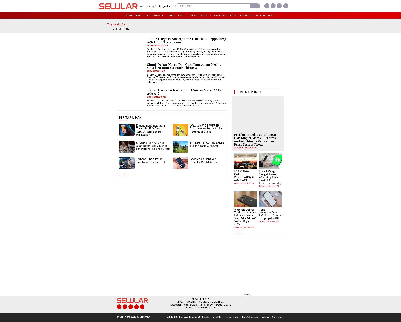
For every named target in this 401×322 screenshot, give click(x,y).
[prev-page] (121, 175)
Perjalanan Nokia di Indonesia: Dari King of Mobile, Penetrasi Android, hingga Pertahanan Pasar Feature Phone (256, 140)
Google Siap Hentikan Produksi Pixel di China (203, 160)
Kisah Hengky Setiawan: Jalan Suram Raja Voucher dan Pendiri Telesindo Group (153, 145)
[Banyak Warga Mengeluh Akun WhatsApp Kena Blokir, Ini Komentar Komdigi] (270, 161)
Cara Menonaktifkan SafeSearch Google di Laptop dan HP (270, 214)
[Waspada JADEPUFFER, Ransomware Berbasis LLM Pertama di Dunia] (180, 130)
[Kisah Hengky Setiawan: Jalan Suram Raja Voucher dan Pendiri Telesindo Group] (127, 147)
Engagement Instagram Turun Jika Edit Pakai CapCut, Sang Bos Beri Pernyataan (150, 130)
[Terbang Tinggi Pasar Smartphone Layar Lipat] (127, 163)
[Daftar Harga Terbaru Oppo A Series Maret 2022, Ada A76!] (130, 98)
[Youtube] (285, 5)
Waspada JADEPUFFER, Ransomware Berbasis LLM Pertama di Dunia (206, 128)
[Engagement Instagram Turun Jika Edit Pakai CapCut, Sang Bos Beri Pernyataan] (127, 130)
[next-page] (126, 175)
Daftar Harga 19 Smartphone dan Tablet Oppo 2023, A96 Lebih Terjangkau (187, 40)
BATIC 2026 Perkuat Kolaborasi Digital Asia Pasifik (244, 176)
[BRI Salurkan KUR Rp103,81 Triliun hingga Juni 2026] (180, 147)
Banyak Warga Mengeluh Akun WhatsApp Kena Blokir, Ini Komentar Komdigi (270, 177)
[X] (279, 5)
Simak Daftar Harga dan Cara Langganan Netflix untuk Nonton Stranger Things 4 (184, 66)
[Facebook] (266, 5)
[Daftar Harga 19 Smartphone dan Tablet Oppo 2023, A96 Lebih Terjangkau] (130, 47)
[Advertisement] (257, 60)
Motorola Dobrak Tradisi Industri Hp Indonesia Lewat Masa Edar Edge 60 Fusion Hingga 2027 (245, 217)
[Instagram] (273, 5)
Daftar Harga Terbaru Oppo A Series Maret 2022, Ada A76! (184, 92)
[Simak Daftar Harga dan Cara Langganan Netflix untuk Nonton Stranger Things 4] (130, 72)
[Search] (255, 5)
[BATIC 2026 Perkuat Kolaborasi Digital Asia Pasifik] (245, 161)
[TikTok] (130, 306)
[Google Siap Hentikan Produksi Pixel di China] (180, 163)
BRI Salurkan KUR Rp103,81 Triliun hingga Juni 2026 (207, 144)
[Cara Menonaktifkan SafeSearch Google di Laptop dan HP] (270, 199)
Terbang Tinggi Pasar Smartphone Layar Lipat (150, 160)
